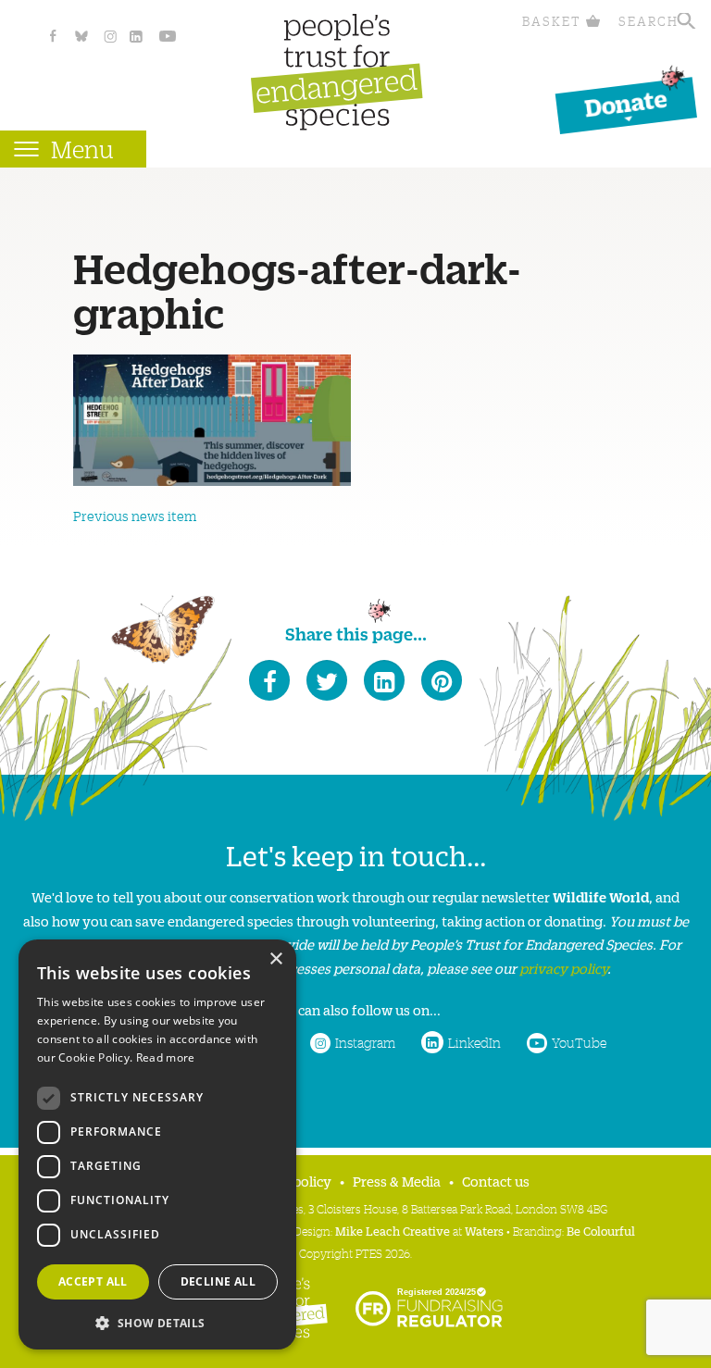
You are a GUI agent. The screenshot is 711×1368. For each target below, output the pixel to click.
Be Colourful (601, 1230)
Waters (484, 1230)
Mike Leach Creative (392, 1230)
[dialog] (157, 1144)
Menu (82, 148)
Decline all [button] (218, 1281)
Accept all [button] (93, 1281)
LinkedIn (474, 1042)
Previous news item (134, 515)
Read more (165, 1057)
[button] (157, 1321)
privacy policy (563, 967)
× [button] (275, 959)
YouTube (579, 1042)
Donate (625, 102)
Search (648, 21)
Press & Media (397, 1180)
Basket (551, 21)
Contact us (496, 1180)
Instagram (365, 1042)
